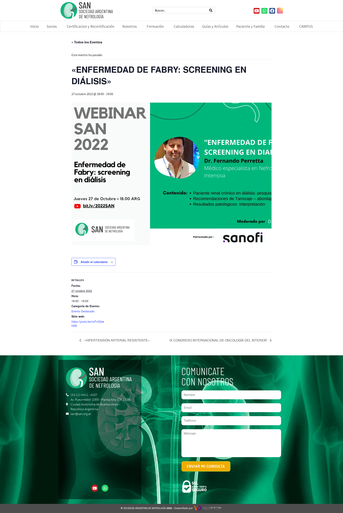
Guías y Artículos (215, 26)
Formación (155, 26)
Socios (52, 26)
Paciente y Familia (250, 26)
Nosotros (129, 26)
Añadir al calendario (94, 262)
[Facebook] (272, 11)
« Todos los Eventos (86, 42)
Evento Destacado (82, 311)
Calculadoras (184, 26)
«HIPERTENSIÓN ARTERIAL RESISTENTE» (116, 340)
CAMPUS (306, 26)
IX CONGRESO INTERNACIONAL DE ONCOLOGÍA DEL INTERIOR (219, 340)
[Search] (211, 10)
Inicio (34, 26)
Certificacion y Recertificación (90, 26)
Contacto (282, 26)
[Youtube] (256, 11)
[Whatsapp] (264, 11)
